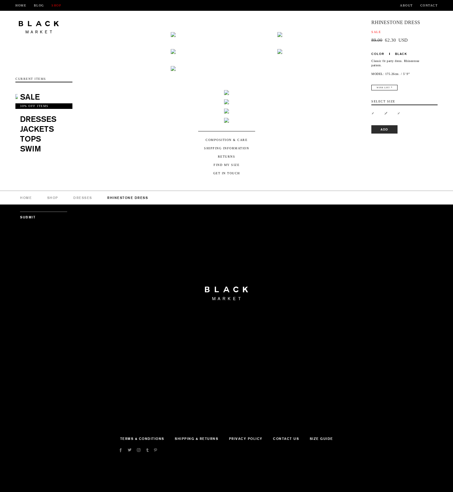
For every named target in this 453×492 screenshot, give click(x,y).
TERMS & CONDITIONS (142, 438)
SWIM (30, 148)
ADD (384, 129)
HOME (20, 5)
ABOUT (406, 5)
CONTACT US (286, 438)
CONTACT (429, 5)
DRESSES (38, 119)
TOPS (30, 139)
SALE (30, 97)
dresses (82, 198)
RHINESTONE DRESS (127, 198)
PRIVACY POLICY (246, 438)
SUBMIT (27, 217)
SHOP (56, 5)
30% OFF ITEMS (34, 106)
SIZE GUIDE (321, 438)
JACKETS (37, 129)
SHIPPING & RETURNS (196, 438)
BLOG (39, 5)
